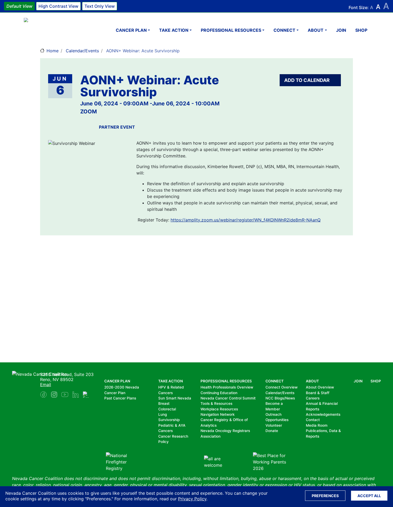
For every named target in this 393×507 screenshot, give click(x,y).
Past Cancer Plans (120, 398)
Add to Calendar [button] (307, 80)
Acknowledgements (323, 414)
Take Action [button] (173, 30)
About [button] (315, 30)
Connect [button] (284, 30)
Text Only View (99, 6)
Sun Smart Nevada (174, 398)
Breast (163, 403)
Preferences (325, 495)
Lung (162, 414)
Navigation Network (218, 414)
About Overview (320, 387)
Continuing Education (219, 393)
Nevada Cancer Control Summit (228, 398)
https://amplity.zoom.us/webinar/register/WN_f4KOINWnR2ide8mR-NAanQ (246, 220)
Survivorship (169, 420)
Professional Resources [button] (231, 30)
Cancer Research (173, 436)
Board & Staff (317, 393)
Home (53, 50)
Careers (312, 398)
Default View (19, 6)
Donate (271, 431)
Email (45, 384)
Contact (313, 420)
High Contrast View (58, 6)
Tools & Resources (216, 403)
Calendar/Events (82, 50)
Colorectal (167, 409)
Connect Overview (281, 387)
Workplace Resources (219, 409)
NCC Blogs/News (280, 398)
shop (361, 30)
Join (341, 30)
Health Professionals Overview (227, 387)
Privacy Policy (192, 498)
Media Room (317, 425)
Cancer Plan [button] (131, 30)
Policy (163, 441)
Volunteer (273, 425)
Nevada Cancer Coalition (56, 30)
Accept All (369, 495)
